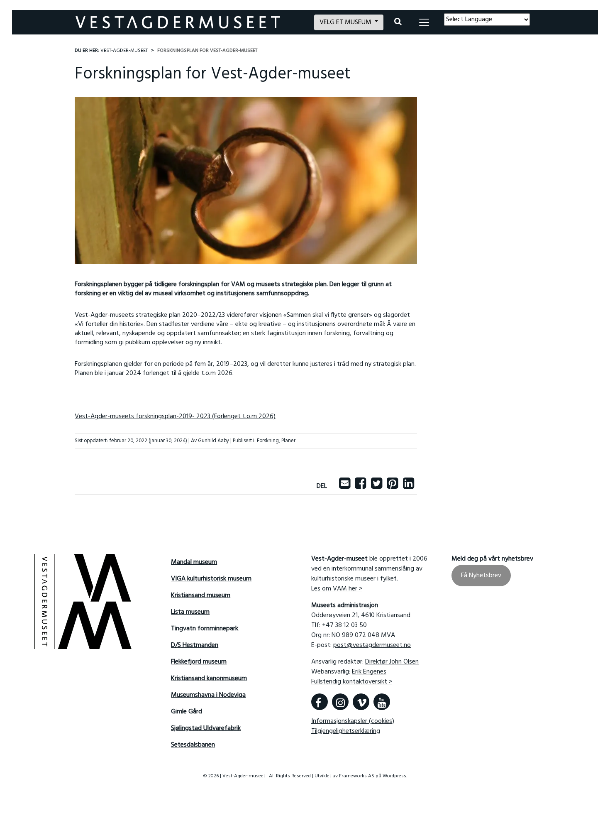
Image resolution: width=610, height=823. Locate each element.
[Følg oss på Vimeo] (361, 701)
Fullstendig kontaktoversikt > (351, 681)
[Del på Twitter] (376, 486)
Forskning (268, 440)
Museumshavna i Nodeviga (208, 695)
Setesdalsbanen (193, 745)
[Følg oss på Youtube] (381, 701)
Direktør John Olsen (392, 661)
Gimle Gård (186, 711)
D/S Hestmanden (194, 645)
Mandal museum (194, 562)
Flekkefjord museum (199, 661)
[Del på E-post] (344, 486)
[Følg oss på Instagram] (340, 701)
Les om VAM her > (336, 588)
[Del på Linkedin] (408, 486)
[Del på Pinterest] (392, 486)
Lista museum (190, 612)
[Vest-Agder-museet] (190, 22)
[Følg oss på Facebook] (319, 701)
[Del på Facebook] (360, 486)
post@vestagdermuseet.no (372, 645)
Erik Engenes (369, 671)
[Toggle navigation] (424, 22)
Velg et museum (346, 22)
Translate (505, 30)
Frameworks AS (356, 776)
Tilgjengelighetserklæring (345, 731)
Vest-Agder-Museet (124, 51)
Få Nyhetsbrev (481, 575)
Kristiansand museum (200, 595)
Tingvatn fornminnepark (204, 628)
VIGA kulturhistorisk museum (211, 578)
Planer (288, 440)
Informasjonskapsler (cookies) (352, 721)
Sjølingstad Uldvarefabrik (206, 728)
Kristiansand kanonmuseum (209, 678)
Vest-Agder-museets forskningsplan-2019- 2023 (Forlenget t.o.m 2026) (175, 416)
